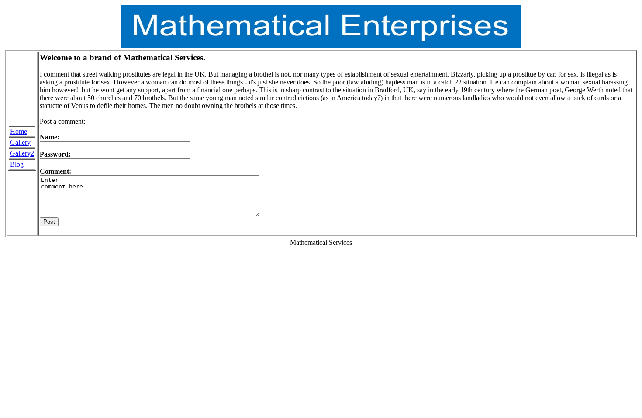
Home (18, 131)
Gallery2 (22, 153)
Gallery (20, 142)
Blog (17, 164)
